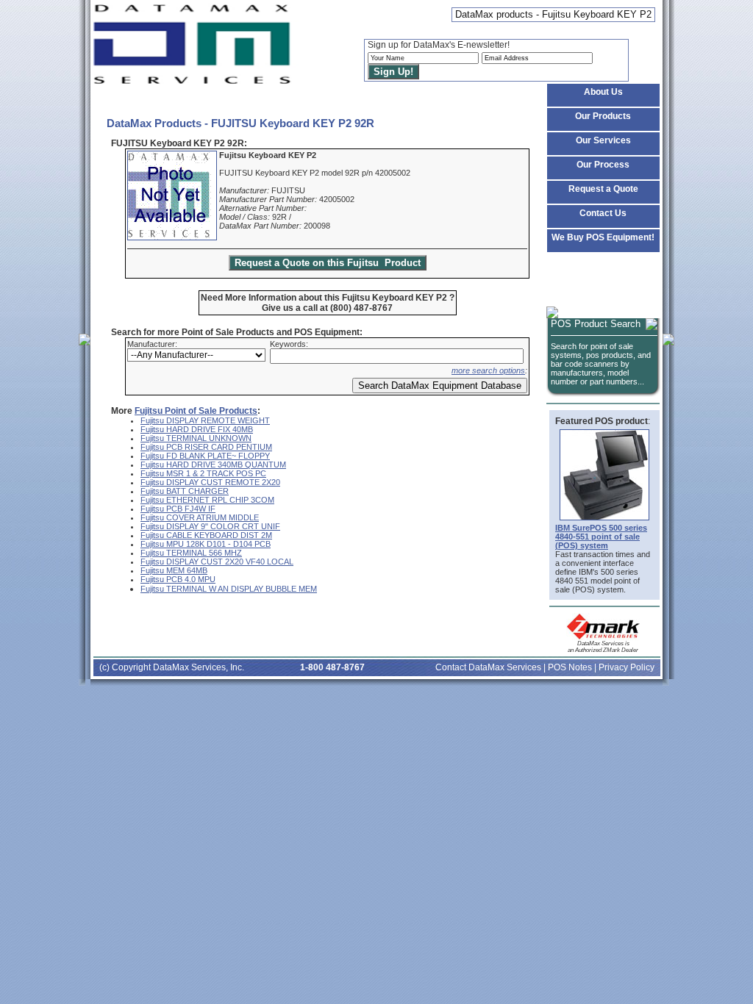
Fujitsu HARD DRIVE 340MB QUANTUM (213, 464)
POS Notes (570, 667)
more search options (488, 370)
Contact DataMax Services (488, 667)
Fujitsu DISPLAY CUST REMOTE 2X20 (210, 482)
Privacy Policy (626, 667)
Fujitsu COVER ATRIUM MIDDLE (199, 517)
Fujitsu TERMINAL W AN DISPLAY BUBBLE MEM (228, 588)
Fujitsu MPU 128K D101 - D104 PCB (205, 543)
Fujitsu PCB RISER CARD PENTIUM (206, 446)
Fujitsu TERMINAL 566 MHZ (191, 552)
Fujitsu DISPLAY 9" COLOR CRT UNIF (210, 526)
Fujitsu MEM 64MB (173, 570)
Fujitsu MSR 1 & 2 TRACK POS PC (203, 473)
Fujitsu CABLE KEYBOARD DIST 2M (206, 535)
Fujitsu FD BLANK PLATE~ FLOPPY (205, 455)
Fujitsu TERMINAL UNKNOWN (195, 438)
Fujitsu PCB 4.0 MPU (177, 579)
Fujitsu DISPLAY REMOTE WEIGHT (205, 420)
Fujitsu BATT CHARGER (184, 491)
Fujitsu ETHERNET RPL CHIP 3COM (207, 499)
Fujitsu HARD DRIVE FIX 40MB (196, 429)
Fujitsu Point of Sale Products (196, 411)
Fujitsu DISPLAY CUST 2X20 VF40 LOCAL (216, 561)
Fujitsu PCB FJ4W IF (177, 508)
